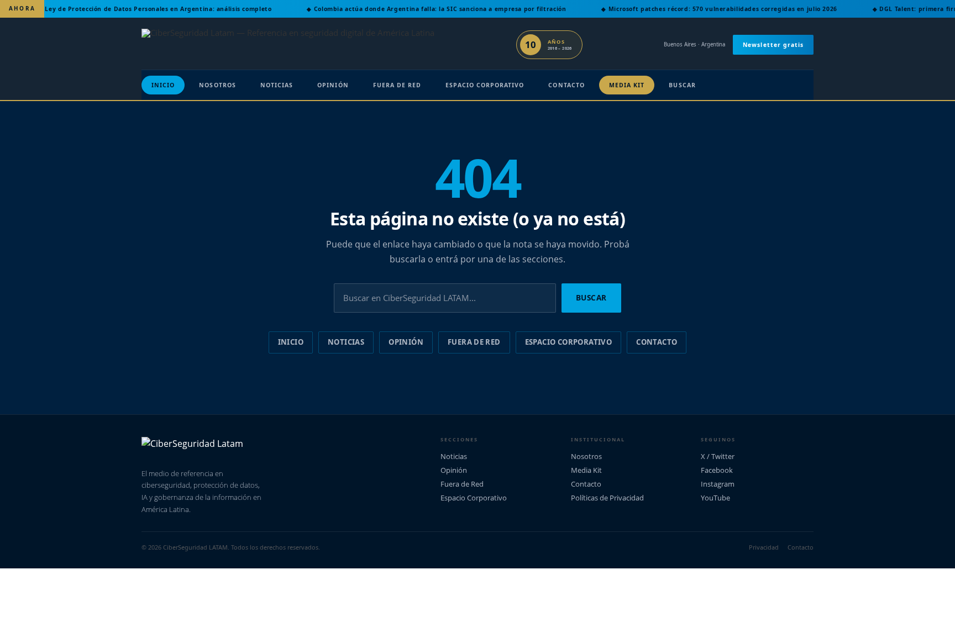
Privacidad (764, 547)
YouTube (715, 498)
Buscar (682, 85)
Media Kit (627, 85)
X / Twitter (717, 456)
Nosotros (217, 85)
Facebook (717, 470)
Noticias (276, 85)
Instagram (717, 484)
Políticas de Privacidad (607, 498)
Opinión (332, 85)
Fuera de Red (397, 85)
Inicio (163, 85)
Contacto (566, 85)
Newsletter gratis (773, 45)
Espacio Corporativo (484, 85)
